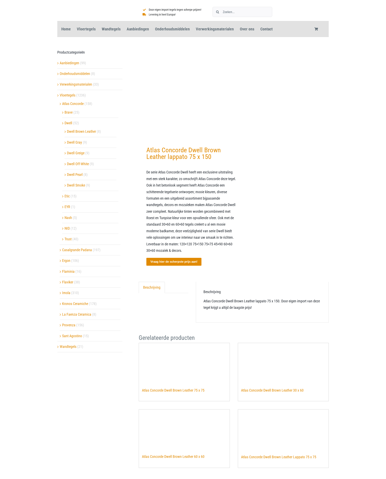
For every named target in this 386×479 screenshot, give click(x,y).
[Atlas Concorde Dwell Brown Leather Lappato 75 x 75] (283, 430)
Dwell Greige (75, 153)
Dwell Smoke (76, 185)
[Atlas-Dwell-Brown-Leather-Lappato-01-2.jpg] (184, 91)
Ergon (66, 260)
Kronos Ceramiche (75, 304)
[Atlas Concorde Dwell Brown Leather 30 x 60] (283, 363)
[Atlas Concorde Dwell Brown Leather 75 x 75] (184, 363)
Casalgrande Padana (77, 250)
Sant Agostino (72, 336)
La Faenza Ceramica (76, 314)
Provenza (68, 325)
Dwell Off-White (78, 164)
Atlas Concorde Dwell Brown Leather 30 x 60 (272, 390)
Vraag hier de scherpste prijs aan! (173, 261)
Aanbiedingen (69, 63)
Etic (67, 196)
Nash (68, 218)
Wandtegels (68, 346)
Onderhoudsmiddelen (75, 74)
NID (67, 228)
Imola (66, 293)
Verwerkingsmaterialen (76, 84)
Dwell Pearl (75, 174)
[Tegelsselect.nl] (85, 5)
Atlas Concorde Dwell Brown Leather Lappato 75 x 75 (278, 457)
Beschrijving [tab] (151, 287)
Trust (68, 239)
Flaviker (67, 282)
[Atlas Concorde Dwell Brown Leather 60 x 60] (184, 430)
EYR (67, 207)
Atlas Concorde (73, 104)
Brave (69, 112)
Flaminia (68, 271)
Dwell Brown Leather (81, 131)
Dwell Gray (74, 142)
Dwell (68, 123)
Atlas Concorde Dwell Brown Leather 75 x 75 (173, 390)
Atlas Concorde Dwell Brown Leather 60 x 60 (173, 456)
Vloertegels (67, 95)
